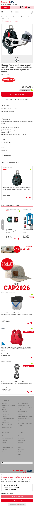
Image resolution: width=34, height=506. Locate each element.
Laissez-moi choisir (17, 496)
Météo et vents (5, 445)
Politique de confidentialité (7, 493)
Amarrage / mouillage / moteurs (8, 419)
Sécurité (4, 409)
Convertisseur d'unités (7, 447)
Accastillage (5, 411)
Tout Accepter (17, 500)
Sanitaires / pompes (7, 427)
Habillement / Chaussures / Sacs (8, 406)
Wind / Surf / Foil (22, 411)
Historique (21, 438)
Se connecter (5, 7)
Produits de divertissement (25, 423)
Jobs (19, 454)
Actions (20, 425)
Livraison (4, 440)
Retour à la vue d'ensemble (9, 21)
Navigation (4, 403)
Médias (20, 452)
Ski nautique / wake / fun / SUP (24, 408)
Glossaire (4, 449)
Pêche (20, 414)
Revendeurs (21, 440)
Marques (20, 442)
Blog (19, 447)
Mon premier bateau (23, 418)
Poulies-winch (15, 16)
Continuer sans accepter (6, 474)
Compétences (5, 436)
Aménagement (5, 422)
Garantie (4, 442)
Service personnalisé (7, 438)
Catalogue (21, 449)
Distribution (5, 452)
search (31, 12)
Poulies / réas (5, 16)
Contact (20, 445)
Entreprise (21, 436)
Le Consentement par (17, 504)
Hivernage (21, 421)
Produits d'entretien (23, 403)
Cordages (4, 416)
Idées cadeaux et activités (25, 416)
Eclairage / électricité (7, 425)
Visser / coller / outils (23, 405)
